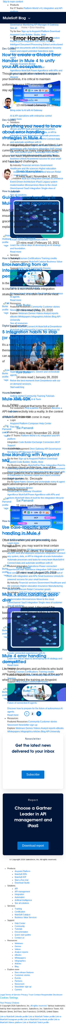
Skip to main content (13, 1)
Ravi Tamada (25, 100)
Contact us (19, 938)
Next (38, 713)
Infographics (20, 961)
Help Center (20, 923)
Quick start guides (23, 935)
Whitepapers (20, 958)
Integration (19, 894)
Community (20, 926)
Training (18, 909)
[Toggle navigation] (29, 18)
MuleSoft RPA (21, 874)
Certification (20, 912)
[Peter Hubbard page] (8, 240)
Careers (18, 989)
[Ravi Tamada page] (8, 103)
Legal (2, 995)
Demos (18, 946)
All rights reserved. (38, 1006)
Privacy (24, 995)
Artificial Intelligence (23, 900)
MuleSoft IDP (20, 877)
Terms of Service (13, 995)
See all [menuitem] (13, 28)
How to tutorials (11, 191)
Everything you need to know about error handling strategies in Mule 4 (31, 131)
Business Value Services (26, 917)
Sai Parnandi (24, 428)
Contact (37, 995)
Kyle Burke (23, 305)
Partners (18, 981)
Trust (30, 995)
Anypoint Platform (22, 871)
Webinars (19, 943)
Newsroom (19, 984)
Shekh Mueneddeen (29, 171)
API (16, 888)
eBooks (18, 955)
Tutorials (18, 929)
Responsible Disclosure (51, 995)
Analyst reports (21, 952)
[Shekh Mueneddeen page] (8, 174)
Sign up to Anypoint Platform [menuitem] (35, 31)
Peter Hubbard (25, 237)
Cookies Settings (9, 997)
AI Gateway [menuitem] (53, 24)
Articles (18, 963)
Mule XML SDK (16, 399)
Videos (18, 949)
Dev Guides (9, 48)
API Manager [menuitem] (40, 24)
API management (22, 891)
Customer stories (22, 975)
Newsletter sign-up (23, 987)
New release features (24, 972)
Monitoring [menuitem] (28, 24)
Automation (20, 897)
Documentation (21, 932)
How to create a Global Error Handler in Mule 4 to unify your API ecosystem (31, 60)
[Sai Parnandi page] (8, 430)
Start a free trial (21, 880)
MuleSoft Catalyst (22, 915)
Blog (17, 966)
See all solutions (22, 903)
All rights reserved (48, 859)
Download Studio (22, 883)
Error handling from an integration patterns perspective (25, 270)
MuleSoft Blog (14, 18)
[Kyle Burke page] (8, 308)
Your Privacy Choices (9, 1003)
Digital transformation (14, 325)
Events (18, 978)
